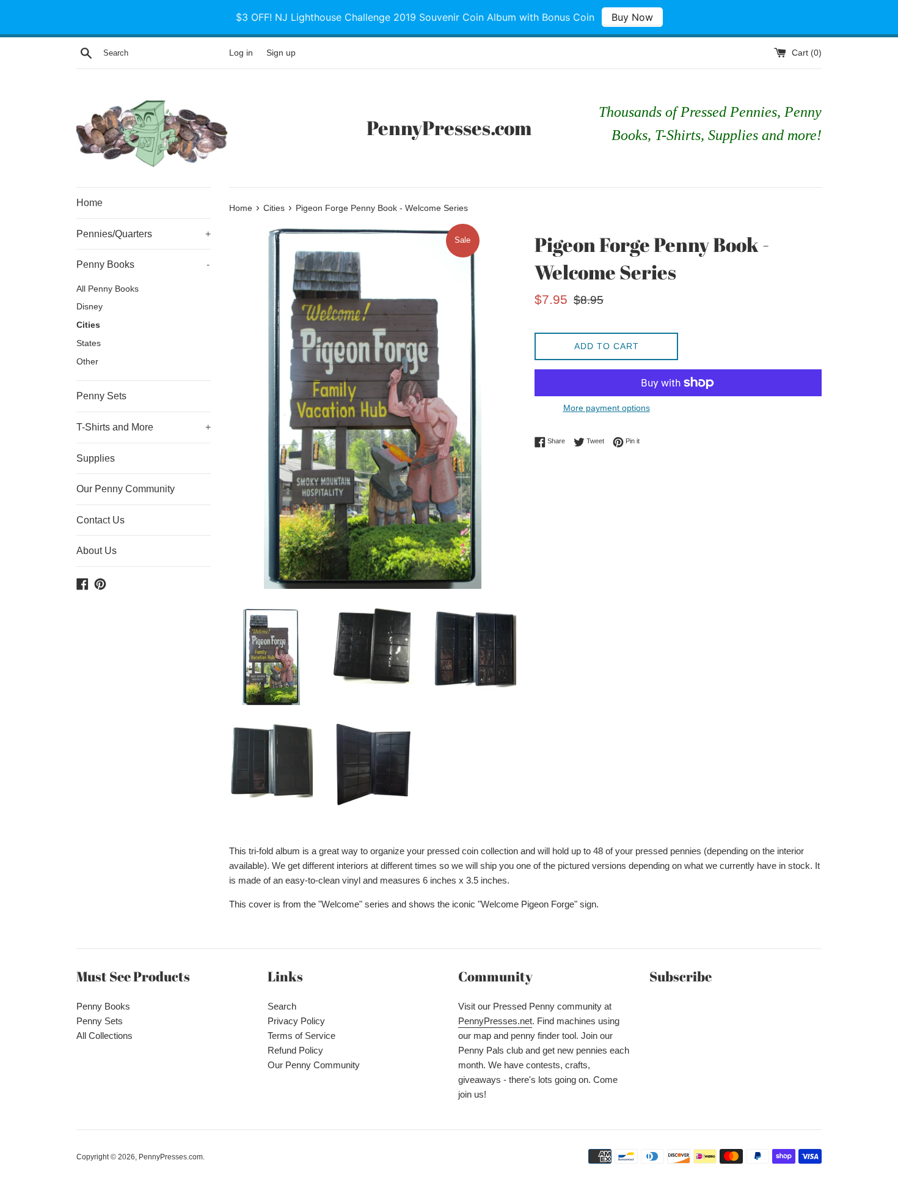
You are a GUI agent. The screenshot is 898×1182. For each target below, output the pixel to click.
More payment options (606, 408)
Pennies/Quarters (143, 234)
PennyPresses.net (495, 1021)
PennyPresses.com (449, 127)
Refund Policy (295, 1050)
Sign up (281, 52)
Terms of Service (301, 1035)
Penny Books (143, 264)
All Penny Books (107, 289)
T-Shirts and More (143, 427)
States (88, 343)
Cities (88, 325)
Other (87, 361)
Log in (241, 52)
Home (89, 203)
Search (282, 1006)
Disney (89, 306)
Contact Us (100, 520)
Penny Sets (101, 396)
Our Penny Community (125, 489)
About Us (96, 550)
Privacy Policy (296, 1021)
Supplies (95, 458)
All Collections (104, 1035)
